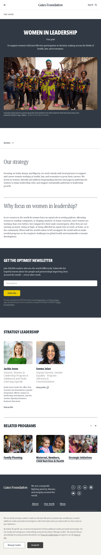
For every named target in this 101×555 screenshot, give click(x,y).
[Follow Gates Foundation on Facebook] (79, 487)
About (35, 503)
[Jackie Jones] (18, 352)
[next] (95, 426)
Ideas (63, 503)
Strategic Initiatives (80, 457)
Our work (8, 14)
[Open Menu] (4, 5)
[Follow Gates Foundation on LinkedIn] (85, 487)
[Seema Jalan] (50, 352)
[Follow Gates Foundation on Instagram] (91, 487)
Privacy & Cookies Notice (49, 534)
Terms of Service (54, 300)
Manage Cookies (14, 545)
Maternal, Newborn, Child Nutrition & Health (50, 459)
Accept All (35, 545)
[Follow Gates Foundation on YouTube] (73, 493)
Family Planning (13, 457)
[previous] (91, 426)
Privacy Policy (41, 300)
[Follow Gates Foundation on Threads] (79, 493)
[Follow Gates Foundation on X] (73, 487)
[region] (50, 533)
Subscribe (12, 293)
